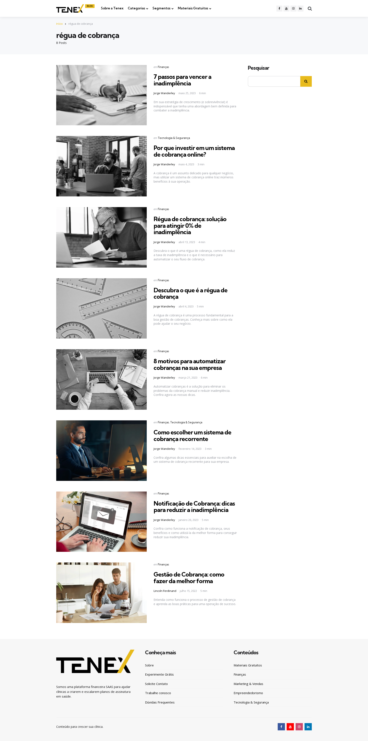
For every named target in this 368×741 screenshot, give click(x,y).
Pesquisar (258, 68)
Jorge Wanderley (164, 93)
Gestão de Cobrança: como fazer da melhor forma (189, 578)
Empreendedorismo (248, 693)
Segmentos (161, 8)
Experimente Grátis (159, 674)
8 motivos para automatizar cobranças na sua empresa (190, 364)
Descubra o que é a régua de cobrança (190, 293)
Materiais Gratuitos (193, 8)
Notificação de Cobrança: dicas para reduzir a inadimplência (194, 507)
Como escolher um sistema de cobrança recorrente (192, 435)
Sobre (149, 665)
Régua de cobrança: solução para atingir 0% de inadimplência (190, 225)
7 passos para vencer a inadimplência (182, 80)
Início (59, 24)
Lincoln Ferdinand (165, 591)
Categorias (136, 8)
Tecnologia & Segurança (174, 138)
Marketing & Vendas (248, 684)
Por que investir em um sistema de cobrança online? (194, 151)
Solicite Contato (156, 684)
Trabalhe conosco (158, 693)
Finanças (163, 67)
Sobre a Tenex (112, 8)
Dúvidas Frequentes (160, 702)
